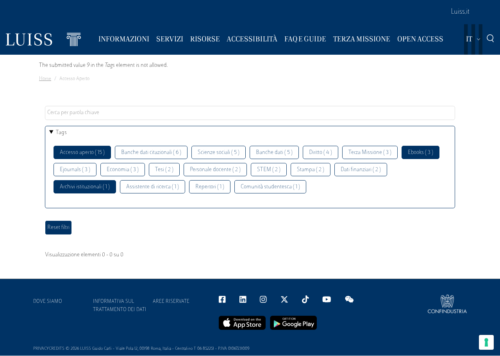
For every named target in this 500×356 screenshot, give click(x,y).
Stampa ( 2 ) (310, 170)
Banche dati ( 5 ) (274, 153)
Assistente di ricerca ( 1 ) (152, 187)
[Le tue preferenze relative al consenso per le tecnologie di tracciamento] (486, 342)
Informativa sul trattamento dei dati (119, 305)
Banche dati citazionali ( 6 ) (151, 153)
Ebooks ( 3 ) (420, 153)
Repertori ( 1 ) (209, 187)
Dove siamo (47, 301)
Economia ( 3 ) (123, 170)
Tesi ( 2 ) (164, 170)
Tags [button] (61, 133)
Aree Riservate (171, 301)
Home (45, 79)
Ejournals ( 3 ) (75, 170)
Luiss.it (460, 12)
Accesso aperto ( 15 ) (82, 153)
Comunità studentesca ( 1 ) (270, 187)
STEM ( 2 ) (268, 170)
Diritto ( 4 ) (320, 153)
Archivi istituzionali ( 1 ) (85, 187)
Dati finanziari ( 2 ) (361, 170)
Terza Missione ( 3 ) (369, 153)
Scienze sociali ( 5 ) (218, 153)
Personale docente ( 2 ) (215, 170)
